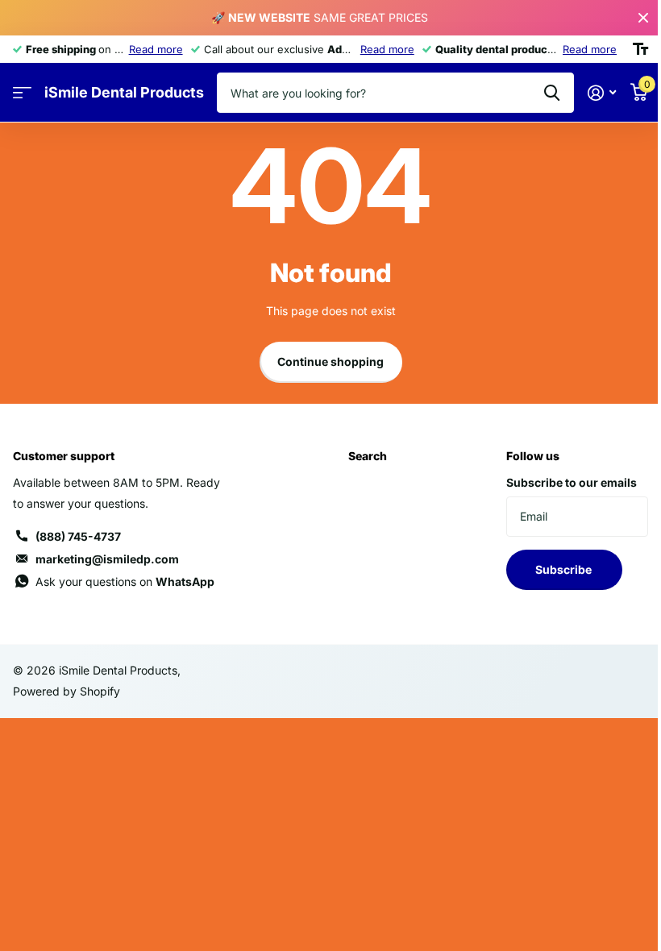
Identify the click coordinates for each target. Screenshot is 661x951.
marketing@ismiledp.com (107, 559)
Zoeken (552, 93)
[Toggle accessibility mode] (640, 49)
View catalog (22, 93)
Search (367, 456)
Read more (156, 49)
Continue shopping (330, 361)
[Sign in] (602, 93)
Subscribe (564, 569)
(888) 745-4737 (78, 536)
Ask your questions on (124, 581)
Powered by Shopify (66, 691)
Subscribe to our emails (571, 482)
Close (643, 17)
